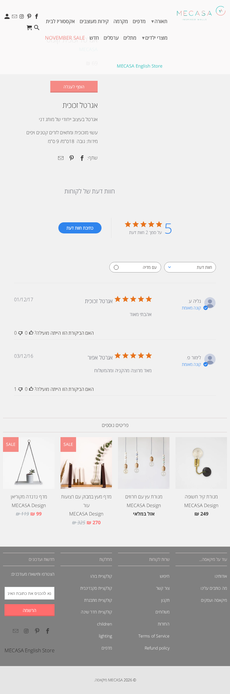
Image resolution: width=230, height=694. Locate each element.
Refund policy (157, 648)
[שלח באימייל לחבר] (60, 158)
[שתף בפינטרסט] (70, 158)
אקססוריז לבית (60, 21)
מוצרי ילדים (154, 37)
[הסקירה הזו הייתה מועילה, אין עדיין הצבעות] (31, 333)
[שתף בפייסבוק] (81, 158)
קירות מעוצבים (94, 21)
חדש (94, 37)
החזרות (164, 624)
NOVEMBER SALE (65, 37)
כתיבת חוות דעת (79, 228)
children (104, 624)
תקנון (165, 600)
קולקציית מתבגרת (98, 600)
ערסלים (111, 37)
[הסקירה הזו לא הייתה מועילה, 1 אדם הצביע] (20, 389)
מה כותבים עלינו (214, 588)
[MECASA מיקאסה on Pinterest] (30, 17)
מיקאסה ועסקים (214, 600)
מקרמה (121, 21)
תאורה (159, 21)
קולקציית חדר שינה (96, 612)
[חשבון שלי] (7, 17)
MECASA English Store (139, 66)
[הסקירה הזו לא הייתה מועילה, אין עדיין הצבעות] (20, 333)
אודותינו (221, 576)
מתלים (129, 37)
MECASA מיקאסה (109, 680)
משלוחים (162, 612)
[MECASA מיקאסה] (201, 13)
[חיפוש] (37, 29)
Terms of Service (154, 636)
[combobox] (190, 267)
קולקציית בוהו (101, 576)
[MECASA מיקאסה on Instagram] (22, 17)
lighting (105, 636)
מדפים (139, 21)
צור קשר (163, 588)
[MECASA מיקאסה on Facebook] (37, 17)
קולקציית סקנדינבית (96, 588)
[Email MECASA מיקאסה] (15, 17)
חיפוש (165, 576)
